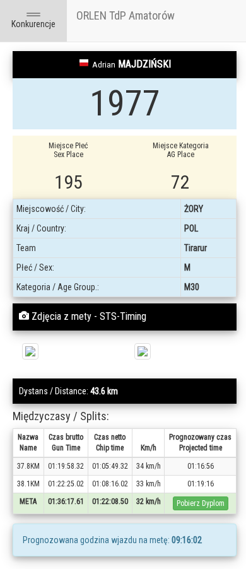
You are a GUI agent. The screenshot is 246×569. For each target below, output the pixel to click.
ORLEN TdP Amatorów (125, 15)
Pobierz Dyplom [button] (201, 503)
